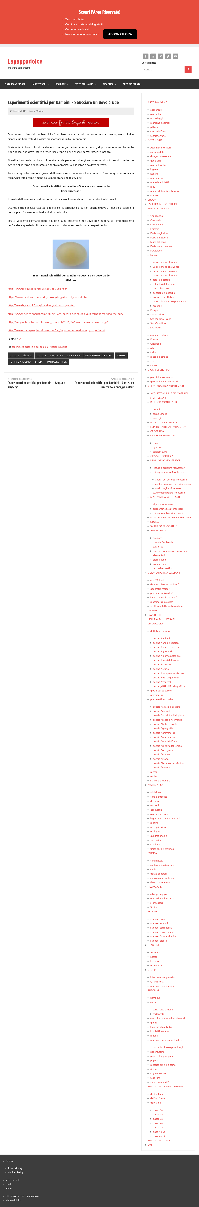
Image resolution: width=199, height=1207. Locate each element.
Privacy (9, 1160)
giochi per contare (160, 813)
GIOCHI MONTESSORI (162, 435)
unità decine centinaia (162, 848)
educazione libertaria (162, 898)
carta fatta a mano (163, 1009)
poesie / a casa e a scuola (166, 706)
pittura (154, 126)
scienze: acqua (158, 918)
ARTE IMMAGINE (157, 102)
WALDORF (60, 84)
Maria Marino (36, 110)
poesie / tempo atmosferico (168, 763)
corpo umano (160, 413)
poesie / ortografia (163, 750)
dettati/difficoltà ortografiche (169, 686)
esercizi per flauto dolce (163, 877)
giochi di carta (158, 164)
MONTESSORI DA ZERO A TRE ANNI (170, 517)
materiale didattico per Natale (169, 301)
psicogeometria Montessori (168, 512)
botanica (157, 409)
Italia (153, 352)
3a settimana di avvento (166, 270)
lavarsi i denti (160, 563)
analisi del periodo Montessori (171, 479)
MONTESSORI (39, 84)
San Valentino (158, 323)
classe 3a (41, 355)
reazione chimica (58, 346)
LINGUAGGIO (155, 623)
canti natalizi (157, 860)
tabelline (155, 844)
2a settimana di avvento (166, 266)
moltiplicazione (158, 826)
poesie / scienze (162, 754)
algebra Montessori (163, 504)
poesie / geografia (163, 728)
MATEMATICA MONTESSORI (166, 496)
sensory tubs (160, 451)
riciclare (154, 1068)
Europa (154, 339)
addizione (155, 792)
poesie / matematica (164, 736)
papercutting (157, 1051)
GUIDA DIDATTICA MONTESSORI (166, 385)
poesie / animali (161, 710)
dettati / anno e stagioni (166, 642)
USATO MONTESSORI (14, 84)
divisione (155, 800)
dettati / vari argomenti (166, 677)
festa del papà (158, 241)
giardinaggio (160, 559)
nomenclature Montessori (164, 190)
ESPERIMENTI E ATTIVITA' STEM (168, 426)
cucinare (157, 537)
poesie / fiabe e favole (165, 723)
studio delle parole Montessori (169, 492)
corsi (8, 1183)
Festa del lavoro (159, 237)
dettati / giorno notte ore (167, 655)
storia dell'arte (158, 131)
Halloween (156, 250)
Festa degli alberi (159, 233)
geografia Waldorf (160, 588)
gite (152, 347)
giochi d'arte (157, 113)
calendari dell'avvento (165, 283)
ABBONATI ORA (120, 34)
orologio (155, 831)
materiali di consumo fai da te (166, 1039)
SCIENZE (121, 355)
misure (154, 822)
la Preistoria (157, 981)
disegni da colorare (160, 156)
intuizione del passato (162, 977)
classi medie (159, 1135)
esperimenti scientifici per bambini (30, 346)
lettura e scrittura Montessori (169, 467)
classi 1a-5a (159, 1131)
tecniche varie (158, 135)
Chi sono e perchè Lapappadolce (23, 1195)
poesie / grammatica (164, 732)
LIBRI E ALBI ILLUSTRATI (161, 619)
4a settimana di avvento (166, 275)
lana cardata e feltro (161, 1026)
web (150, 1144)
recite (153, 776)
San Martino (157, 314)
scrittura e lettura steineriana (166, 606)
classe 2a (27, 355)
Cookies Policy (15, 1172)
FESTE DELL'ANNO (158, 208)
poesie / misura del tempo (167, 745)
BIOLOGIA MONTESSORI (164, 401)
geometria (156, 809)
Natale (154, 254)
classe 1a (14, 355)
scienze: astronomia (161, 927)
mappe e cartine (159, 356)
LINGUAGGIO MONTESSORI (165, 460)
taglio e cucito (158, 1073)
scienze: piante (158, 940)
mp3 (152, 186)
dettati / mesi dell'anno (165, 660)
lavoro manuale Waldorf (163, 597)
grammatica (156, 694)
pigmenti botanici (160, 122)
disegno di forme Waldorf (164, 584)
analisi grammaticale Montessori (173, 483)
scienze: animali (159, 923)
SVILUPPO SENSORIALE (163, 525)
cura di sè (158, 546)
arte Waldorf (157, 579)
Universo (155, 365)
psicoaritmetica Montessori (168, 508)
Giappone (155, 343)
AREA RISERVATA (132, 84)
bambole (155, 997)
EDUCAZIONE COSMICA (163, 422)
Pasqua (154, 310)
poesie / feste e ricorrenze (167, 719)
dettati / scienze (162, 664)
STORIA (154, 521)
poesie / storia (161, 758)
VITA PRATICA (158, 530)
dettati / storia (161, 668)
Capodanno (156, 215)
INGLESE (152, 610)
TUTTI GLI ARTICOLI (57, 361)
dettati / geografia (163, 651)
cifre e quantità (158, 796)
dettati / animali (161, 638)
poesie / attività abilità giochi (169, 715)
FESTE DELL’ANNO (84, 84)
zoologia (157, 418)
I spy (155, 442)
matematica (156, 177)
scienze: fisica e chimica (163, 936)
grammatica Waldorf (161, 593)
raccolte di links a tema (163, 1064)
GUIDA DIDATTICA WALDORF (164, 572)
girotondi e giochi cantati (164, 381)
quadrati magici (158, 835)
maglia (154, 1035)
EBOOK (152, 199)
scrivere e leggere (160, 780)
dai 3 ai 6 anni (74, 355)
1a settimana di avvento (166, 262)
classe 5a (158, 1127)
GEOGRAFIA (155, 327)
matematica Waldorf (161, 601)
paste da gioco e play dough (168, 1047)
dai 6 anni (155, 1102)
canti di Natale (161, 288)
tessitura (155, 1077)
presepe (157, 305)
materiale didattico (160, 182)
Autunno (155, 952)
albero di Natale (161, 279)
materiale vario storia (162, 985)
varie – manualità (159, 1082)
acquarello (156, 109)
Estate (153, 956)
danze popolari (158, 873)
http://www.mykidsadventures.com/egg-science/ (37, 288)
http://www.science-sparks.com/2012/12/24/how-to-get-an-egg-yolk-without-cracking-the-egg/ (65, 313)
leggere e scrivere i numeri (165, 818)
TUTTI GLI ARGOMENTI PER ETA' (26, 361)
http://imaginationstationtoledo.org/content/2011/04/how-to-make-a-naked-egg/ (58, 321)
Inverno (154, 960)
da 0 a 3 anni (56, 355)
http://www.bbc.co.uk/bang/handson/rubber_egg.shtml (41, 305)
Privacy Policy (15, 1168)
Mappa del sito (13, 1199)
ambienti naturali (159, 334)
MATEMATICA (155, 784)
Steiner (154, 907)
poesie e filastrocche (161, 699)
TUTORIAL (153, 990)
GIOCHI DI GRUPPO (158, 369)
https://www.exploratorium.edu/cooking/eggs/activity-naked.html (48, 296)
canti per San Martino (162, 864)
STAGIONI (153, 944)
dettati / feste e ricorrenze (167, 646)
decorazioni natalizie (164, 292)
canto (153, 869)
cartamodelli (157, 151)
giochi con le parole (161, 690)
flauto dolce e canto (161, 882)
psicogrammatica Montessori (169, 471)
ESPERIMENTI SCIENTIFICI (98, 355)
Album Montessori (160, 147)
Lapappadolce (24, 61)
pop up (154, 1060)
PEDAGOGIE (155, 886)
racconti (154, 771)
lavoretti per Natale (163, 296)
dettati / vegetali (162, 681)
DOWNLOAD (155, 139)
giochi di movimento (161, 377)
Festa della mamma (161, 246)
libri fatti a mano (159, 1031)
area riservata (13, 1179)
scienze (154, 195)
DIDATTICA (108, 84)
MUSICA (152, 853)
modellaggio (157, 118)
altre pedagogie (159, 893)
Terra (153, 360)
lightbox (157, 447)
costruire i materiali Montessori (167, 1018)
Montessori (156, 902)
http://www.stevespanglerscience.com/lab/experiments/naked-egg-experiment (56, 330)
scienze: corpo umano (162, 931)
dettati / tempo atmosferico (168, 673)
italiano (154, 173)
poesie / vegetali (162, 767)
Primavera (156, 965)
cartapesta (158, 1013)
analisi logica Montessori (168, 488)
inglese (154, 169)
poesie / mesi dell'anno (165, 741)
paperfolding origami (162, 1055)
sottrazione (156, 839)
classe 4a (158, 1122)
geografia (155, 160)
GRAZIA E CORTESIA (161, 455)
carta (153, 1001)
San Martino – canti (160, 318)
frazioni (154, 805)
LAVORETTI (154, 614)
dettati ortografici (160, 630)
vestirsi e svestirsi (162, 568)
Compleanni (157, 224)
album (9, 1188)
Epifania (154, 228)
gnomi (153, 1022)
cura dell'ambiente (163, 542)
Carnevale (155, 220)
